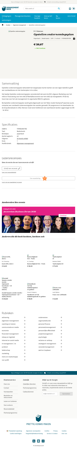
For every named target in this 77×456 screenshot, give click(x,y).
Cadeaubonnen (28, 392)
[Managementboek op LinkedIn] (33, 441)
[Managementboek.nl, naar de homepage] (10, 10)
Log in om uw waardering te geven (12, 182)
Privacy (55, 431)
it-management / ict (9, 344)
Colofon (47, 431)
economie (5, 330)
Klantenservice (10, 380)
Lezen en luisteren (10, 401)
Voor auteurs (8, 405)
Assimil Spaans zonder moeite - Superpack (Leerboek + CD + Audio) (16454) (12, 294)
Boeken (8, 25)
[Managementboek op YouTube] (38, 441)
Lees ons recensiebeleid (9, 172)
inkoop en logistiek (8, 337)
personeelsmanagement (47, 327)
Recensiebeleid (9, 409)
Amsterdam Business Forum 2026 (19, 212)
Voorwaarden (8, 392)
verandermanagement (46, 347)
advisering (5, 317)
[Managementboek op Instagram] (43, 441)
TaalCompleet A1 (58, 264)
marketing (5, 353)
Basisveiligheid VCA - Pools (36, 264)
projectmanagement (45, 334)
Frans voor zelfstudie (59, 295)
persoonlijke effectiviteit (46, 330)
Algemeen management (19, 25)
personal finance (44, 324)
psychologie (42, 337)
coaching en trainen (9, 324)
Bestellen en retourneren (8, 396)
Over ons (7, 384)
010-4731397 (72, 16)
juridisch (5, 347)
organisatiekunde (44, 321)
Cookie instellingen (16, 433)
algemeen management (10, 321)
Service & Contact (52, 433)
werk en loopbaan (44, 350)
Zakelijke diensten (29, 384)
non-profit (5, 360)
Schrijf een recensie (10, 168)
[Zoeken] (59, 8)
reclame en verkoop (45, 340)
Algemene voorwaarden (33, 431)
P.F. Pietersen (38, 31)
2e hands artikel (22, 138)
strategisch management (47, 344)
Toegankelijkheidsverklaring (34, 433)
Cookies (64, 431)
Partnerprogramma (10, 413)
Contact (6, 388)
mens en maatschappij (10, 357)
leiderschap (6, 350)
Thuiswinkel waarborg (15, 431)
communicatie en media (10, 327)
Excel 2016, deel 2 (7, 264)
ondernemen (43, 317)
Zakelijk (26, 380)
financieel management (10, 334)
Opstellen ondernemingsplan (37, 25)
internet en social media (10, 340)
